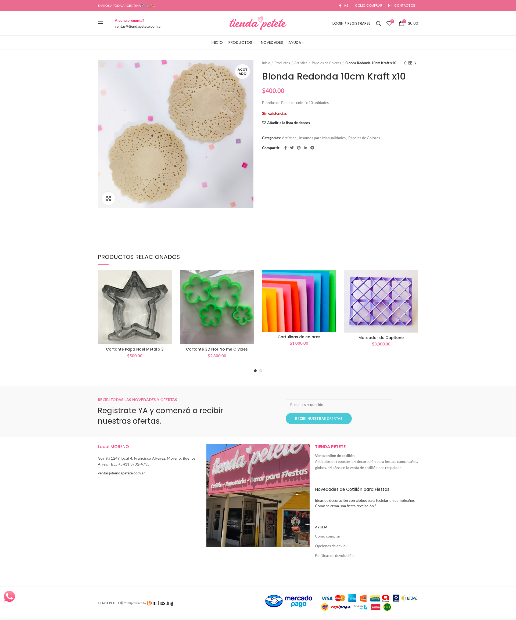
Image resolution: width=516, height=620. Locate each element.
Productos (282, 63)
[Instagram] (346, 5)
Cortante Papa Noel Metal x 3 (135, 349)
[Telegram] (312, 147)
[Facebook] (340, 5)
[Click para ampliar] (108, 198)
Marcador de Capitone (381, 337)
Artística (300, 63)
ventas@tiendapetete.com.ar (138, 26)
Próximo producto (415, 63)
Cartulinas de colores (299, 336)
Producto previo (404, 63)
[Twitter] (291, 147)
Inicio (266, 63)
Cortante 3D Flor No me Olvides (217, 349)
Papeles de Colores (326, 63)
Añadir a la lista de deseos (288, 123)
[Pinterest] (298, 147)
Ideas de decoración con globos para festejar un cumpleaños (365, 500)
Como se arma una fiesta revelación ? (345, 505)
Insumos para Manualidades (322, 138)
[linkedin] (305, 147)
